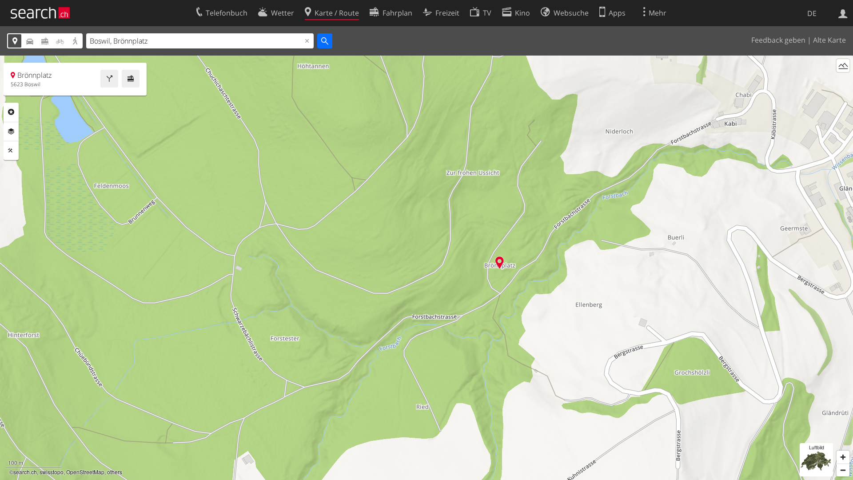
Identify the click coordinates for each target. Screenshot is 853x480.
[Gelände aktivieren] (843, 65)
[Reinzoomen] (843, 457)
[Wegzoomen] (843, 470)
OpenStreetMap (85, 472)
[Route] (109, 79)
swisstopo (52, 472)
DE (812, 13)
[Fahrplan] (131, 79)
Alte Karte (829, 40)
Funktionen (11, 150)
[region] (426, 268)
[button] (499, 262)
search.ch (25, 472)
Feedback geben (778, 40)
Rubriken (11, 112)
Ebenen (11, 131)
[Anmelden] (843, 13)
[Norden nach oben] (843, 82)
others (114, 472)
